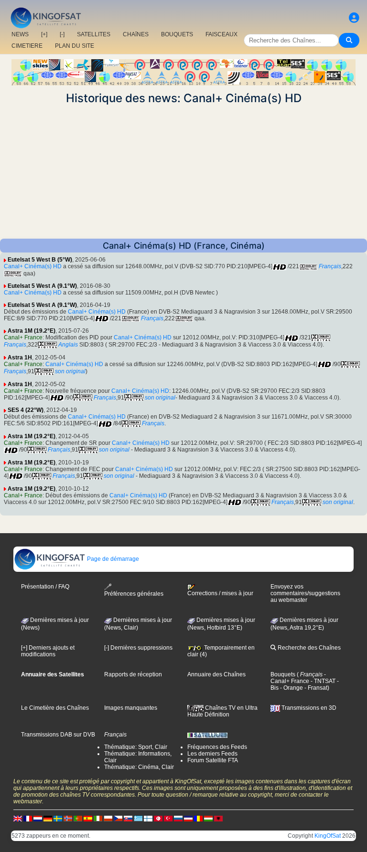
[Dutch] (37, 818)
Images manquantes (130, 708)
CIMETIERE (27, 45)
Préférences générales (133, 593)
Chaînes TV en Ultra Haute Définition (222, 711)
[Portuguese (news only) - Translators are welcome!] (78, 818)
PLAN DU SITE (74, 45)
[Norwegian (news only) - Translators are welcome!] (68, 818)
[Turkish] (168, 818)
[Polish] (108, 818)
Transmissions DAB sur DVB (58, 734)
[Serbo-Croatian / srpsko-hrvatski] (188, 818)
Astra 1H (20, 357)
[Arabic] (158, 818)
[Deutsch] (47, 818)
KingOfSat (327, 835)
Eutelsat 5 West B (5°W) (40, 259)
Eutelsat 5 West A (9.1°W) (42, 286)
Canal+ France (23, 337)
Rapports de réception (133, 674)
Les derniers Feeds (212, 753)
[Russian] (178, 818)
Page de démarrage (112, 559)
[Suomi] (148, 818)
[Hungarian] (208, 818)
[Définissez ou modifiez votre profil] (354, 18)
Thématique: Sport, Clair (135, 747)
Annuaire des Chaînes (216, 674)
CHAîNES (136, 34)
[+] (44, 34)
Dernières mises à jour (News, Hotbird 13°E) (221, 624)
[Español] (88, 818)
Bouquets (282, 674)
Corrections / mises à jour (220, 593)
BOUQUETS (177, 34)
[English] (17, 818)
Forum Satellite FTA (212, 760)
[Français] (27, 818)
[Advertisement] (183, 172)
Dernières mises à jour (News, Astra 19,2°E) (304, 624)
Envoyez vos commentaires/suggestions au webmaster (305, 593)
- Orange (291, 687)
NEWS (20, 34)
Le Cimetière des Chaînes (55, 708)
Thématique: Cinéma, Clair (139, 767)
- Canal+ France (298, 677)
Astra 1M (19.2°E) (31, 330)
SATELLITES (93, 34)
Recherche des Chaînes (308, 647)
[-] (62, 34)
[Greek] (138, 818)
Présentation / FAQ (45, 586)
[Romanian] (198, 818)
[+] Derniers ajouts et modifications (48, 651)
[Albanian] (218, 818)
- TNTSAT (322, 681)
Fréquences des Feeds (217, 747)
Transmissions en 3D (308, 708)
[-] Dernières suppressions (138, 647)
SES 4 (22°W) (25, 410)
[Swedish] (58, 818)
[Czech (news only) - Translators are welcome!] (118, 818)
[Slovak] (128, 818)
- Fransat (315, 687)
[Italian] (98, 818)
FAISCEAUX (221, 34)
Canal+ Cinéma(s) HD (33, 266)
